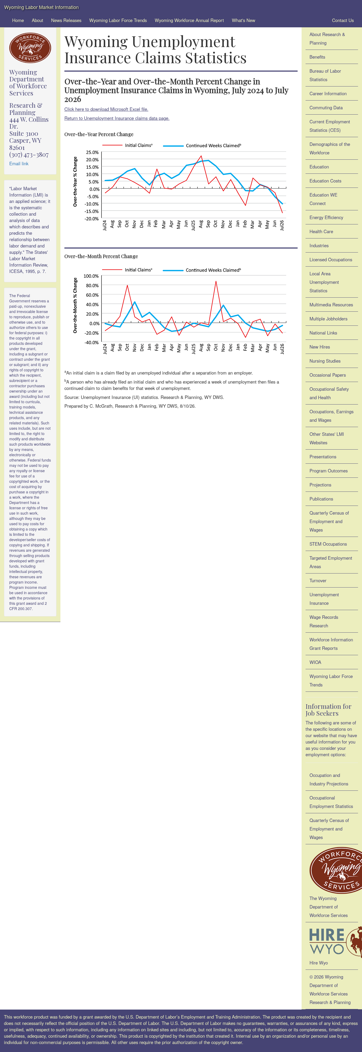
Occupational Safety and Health (329, 393)
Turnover (318, 580)
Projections (320, 484)
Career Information (328, 93)
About (37, 20)
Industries (319, 245)
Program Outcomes (329, 470)
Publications (321, 498)
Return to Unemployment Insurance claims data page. (117, 118)
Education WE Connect (323, 199)
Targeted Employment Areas (331, 562)
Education (319, 166)
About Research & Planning (327, 38)
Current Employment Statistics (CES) (330, 125)
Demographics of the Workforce (330, 148)
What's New (243, 20)
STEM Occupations (328, 544)
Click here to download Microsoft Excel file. (106, 109)
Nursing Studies (325, 361)
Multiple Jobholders (328, 318)
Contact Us (342, 20)
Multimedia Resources (331, 304)
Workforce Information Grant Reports (331, 643)
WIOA (315, 662)
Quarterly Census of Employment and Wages (329, 521)
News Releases (66, 20)
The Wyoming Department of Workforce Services (329, 906)
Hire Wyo (319, 962)
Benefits (317, 57)
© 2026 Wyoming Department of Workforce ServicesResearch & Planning (330, 989)
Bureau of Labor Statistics (325, 75)
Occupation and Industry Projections (329, 779)
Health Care (321, 231)
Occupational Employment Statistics (331, 801)
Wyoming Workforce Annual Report (189, 20)
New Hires (320, 347)
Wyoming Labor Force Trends (118, 20)
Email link (18, 163)
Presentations (323, 456)
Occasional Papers (328, 375)
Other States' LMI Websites (327, 438)
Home (18, 20)
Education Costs (325, 180)
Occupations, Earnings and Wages (332, 415)
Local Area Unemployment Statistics (324, 282)
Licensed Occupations (331, 259)
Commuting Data (326, 107)
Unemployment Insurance (324, 598)
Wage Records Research (324, 621)
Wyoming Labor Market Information (41, 6)
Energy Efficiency (326, 217)
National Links (323, 332)
